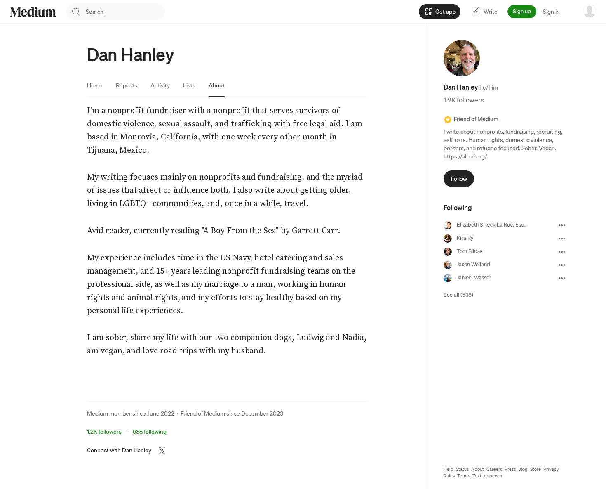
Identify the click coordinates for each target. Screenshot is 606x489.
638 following (150, 431)
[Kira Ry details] (561, 238)
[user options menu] (589, 10)
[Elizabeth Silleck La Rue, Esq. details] (561, 225)
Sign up (522, 11)
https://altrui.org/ (465, 157)
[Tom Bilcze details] (561, 251)
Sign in (551, 11)
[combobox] (125, 11)
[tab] (95, 85)
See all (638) (458, 295)
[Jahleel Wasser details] (561, 278)
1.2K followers (104, 431)
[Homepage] (33, 12)
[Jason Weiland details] (561, 265)
